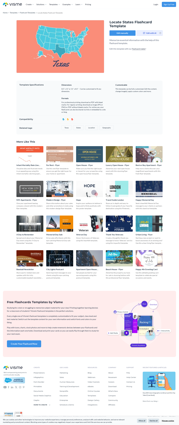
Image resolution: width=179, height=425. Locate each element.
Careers (111, 382)
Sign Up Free (169, 4)
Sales (62, 377)
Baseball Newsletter (25, 269)
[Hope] (89, 189)
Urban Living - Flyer (144, 234)
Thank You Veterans (114, 234)
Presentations (39, 373)
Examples (67, 4)
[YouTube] (5, 387)
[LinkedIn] (12, 387)
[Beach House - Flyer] (119, 258)
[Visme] (12, 4)
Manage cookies (168, 421)
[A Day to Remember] (29, 224)
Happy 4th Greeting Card (146, 269)
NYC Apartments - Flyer (26, 200)
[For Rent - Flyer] (59, 154)
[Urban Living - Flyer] (149, 224)
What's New (113, 391)
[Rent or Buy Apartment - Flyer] (149, 154)
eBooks (91, 386)
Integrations (92, 405)
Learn (77, 4)
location (91, 128)
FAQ (128, 373)
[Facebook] (8, 387)
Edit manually (122, 33)
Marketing (64, 373)
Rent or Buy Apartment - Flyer (149, 165)
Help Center (131, 377)
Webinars (91, 377)
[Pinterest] (23, 387)
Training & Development (69, 386)
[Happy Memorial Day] (149, 189)
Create (29, 4)
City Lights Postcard (55, 269)
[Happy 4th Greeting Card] (149, 258)
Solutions (40, 4)
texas (67, 128)
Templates (53, 4)
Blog (89, 373)
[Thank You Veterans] (119, 224)
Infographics (38, 377)
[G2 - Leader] (18, 413)
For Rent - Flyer (53, 165)
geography (106, 128)
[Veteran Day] (89, 224)
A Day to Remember (25, 234)
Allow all (142, 421)
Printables (38, 386)
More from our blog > (150, 401)
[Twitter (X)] (16, 387)
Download (112, 386)
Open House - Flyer (84, 165)
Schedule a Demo (67, 405)
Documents (38, 391)
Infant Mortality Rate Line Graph (27, 165)
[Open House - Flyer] (89, 154)
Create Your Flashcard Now (24, 343)
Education (64, 396)
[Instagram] (20, 387)
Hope (78, 200)
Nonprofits (64, 391)
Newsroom (112, 377)
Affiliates (111, 405)
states (78, 128)
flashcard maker (139, 49)
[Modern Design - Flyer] (59, 189)
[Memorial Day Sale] (59, 224)
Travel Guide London (115, 200)
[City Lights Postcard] (59, 258)
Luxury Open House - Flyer (117, 165)
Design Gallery (93, 400)
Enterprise (64, 400)
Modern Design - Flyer (56, 200)
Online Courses (94, 391)
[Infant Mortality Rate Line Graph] (29, 154)
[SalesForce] (14, 380)
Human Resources (67, 382)
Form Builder (39, 382)
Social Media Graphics (42, 396)
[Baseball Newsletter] (29, 258)
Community (113, 400)
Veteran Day (81, 234)
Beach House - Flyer (114, 269)
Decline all (154, 421)
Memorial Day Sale (54, 234)
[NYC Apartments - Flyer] (29, 189)
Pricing (88, 4)
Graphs (36, 400)
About (110, 373)
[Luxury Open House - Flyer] (119, 154)
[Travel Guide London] (119, 189)
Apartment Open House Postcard (86, 269)
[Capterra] (9, 413)
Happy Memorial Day (145, 200)
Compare (112, 396)
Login (156, 4)
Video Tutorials (93, 382)
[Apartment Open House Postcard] (89, 258)
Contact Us (130, 382)
